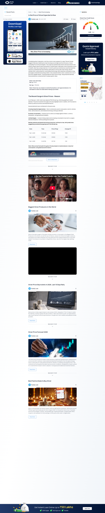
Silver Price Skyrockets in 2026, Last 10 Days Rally (46, 285)
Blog (35, 12)
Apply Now (90, 59)
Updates (84, 12)
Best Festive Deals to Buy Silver (39, 381)
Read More (32, 244)
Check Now (91, 35)
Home (5, 7)
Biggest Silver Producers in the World (42, 207)
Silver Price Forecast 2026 (38, 332)
